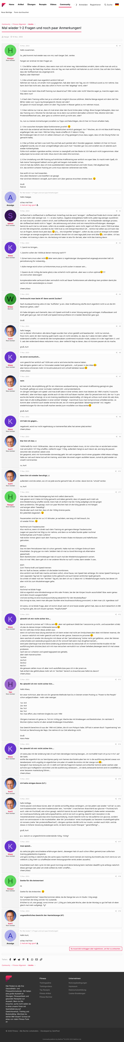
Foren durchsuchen (21, 12)
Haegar (6, 37)
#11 (119, 492)
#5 (120, 326)
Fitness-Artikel (45, 993)
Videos (53, 4)
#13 (119, 679)
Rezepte (42, 4)
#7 (120, 376)
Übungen (31, 4)
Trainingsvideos (46, 986)
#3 (120, 243)
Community (65, 4)
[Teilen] (116, 45)
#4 (120, 294)
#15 (119, 779)
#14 (119, 744)
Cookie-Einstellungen (77, 993)
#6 (120, 352)
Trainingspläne (45, 983)
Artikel (21, 4)
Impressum (73, 986)
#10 (119, 471)
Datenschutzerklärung (77, 990)
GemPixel (56, 1031)
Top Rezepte (45, 990)
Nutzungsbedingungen (78, 983)
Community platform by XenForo (62, 1039)
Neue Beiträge (6, 12)
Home (11, 4)
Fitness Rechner (46, 997)
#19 (119, 911)
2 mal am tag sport (28, 205)
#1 (120, 46)
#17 (119, 842)
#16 (119, 799)
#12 (119, 614)
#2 (120, 211)
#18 (119, 876)
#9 (120, 436)
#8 (120, 417)
